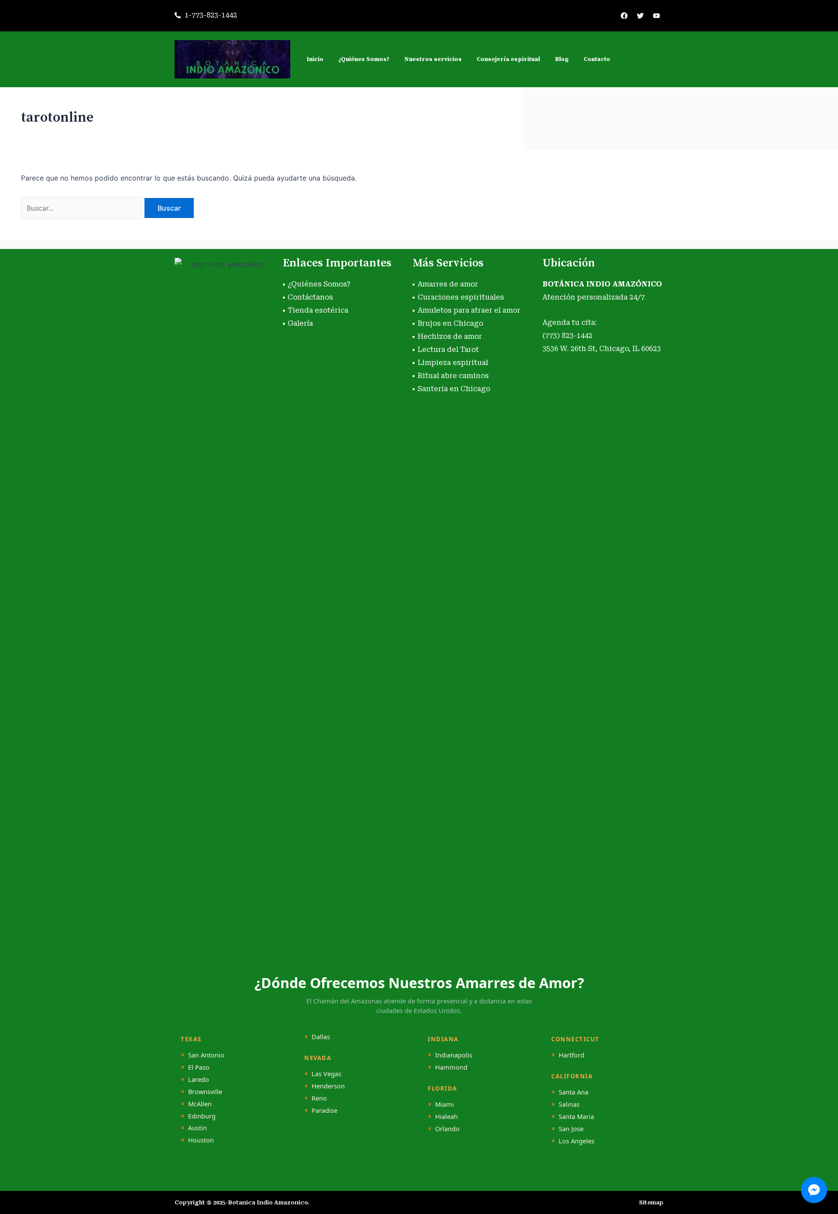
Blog (562, 59)
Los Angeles (576, 1141)
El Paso (199, 1067)
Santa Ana (573, 1092)
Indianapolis (453, 1055)
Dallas (321, 1037)
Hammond (451, 1067)
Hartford (571, 1055)
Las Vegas (326, 1074)
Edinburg (202, 1116)
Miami (444, 1104)
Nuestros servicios (433, 59)
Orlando (447, 1129)
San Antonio (206, 1055)
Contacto (597, 59)
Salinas (569, 1104)
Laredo (198, 1079)
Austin (197, 1128)
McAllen (200, 1104)
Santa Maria (576, 1116)
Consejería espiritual (508, 59)
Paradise (324, 1110)
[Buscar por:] (82, 208)
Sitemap (651, 1202)
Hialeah (446, 1116)
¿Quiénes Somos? (363, 59)
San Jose (571, 1129)
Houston (201, 1140)
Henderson (328, 1086)
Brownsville (205, 1092)
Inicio (314, 59)
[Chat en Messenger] (814, 1190)
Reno (319, 1098)
